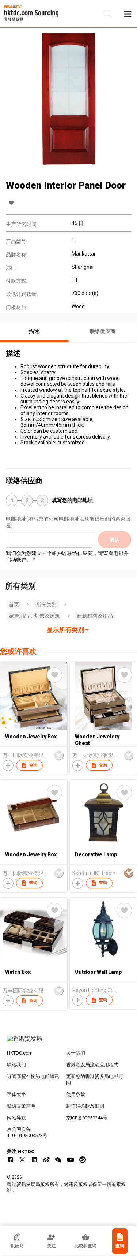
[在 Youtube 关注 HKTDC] (70, 1159)
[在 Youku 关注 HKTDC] (82, 1159)
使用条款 (75, 1094)
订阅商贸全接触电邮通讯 (33, 1076)
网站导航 (16, 1118)
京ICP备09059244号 (86, 1118)
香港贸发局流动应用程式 (92, 1064)
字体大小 (16, 1094)
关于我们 (75, 1053)
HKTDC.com (20, 1053)
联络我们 (16, 1064)
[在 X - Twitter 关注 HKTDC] (22, 1159)
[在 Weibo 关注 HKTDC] (46, 1159)
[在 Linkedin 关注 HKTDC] (34, 1159)
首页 (14, 604)
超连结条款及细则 (85, 1106)
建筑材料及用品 (95, 616)
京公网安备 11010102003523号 (27, 1132)
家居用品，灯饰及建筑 (34, 616)
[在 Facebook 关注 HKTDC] (10, 1159)
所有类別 (46, 604)
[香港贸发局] (68, 1043)
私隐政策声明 (21, 1106)
